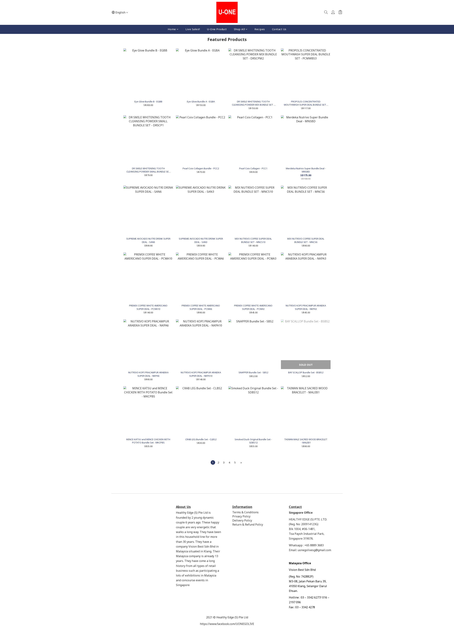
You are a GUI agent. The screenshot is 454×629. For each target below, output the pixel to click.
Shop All (239, 29)
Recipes (259, 29)
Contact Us (279, 29)
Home (172, 29)
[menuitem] (213, 462)
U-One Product (217, 29)
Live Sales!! (193, 29)
